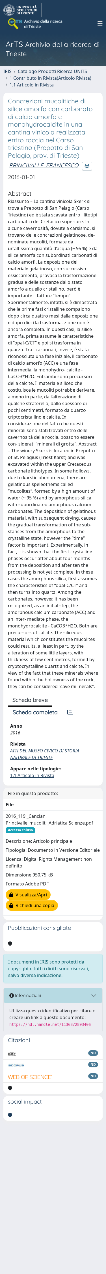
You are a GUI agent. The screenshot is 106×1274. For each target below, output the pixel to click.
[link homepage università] (35, 23)
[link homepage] (22, 10)
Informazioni (27, 995)
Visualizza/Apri (30, 895)
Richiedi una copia (33, 905)
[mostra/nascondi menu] (100, 23)
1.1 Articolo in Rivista (32, 85)
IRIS (7, 71)
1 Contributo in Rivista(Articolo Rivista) (50, 78)
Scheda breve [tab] (30, 699)
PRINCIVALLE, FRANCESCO (43, 165)
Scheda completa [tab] (35, 712)
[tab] (70, 712)
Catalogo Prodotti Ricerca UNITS (52, 71)
